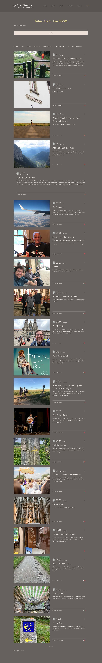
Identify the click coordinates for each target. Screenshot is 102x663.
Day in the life (37, 46)
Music (29, 46)
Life (68, 46)
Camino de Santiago (47, 46)
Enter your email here (19, 25)
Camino (22, 46)
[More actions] (85, 65)
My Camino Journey (77, 46)
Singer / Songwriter (25, 7)
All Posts (16, 46)
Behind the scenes (60, 46)
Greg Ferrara (24, 5)
